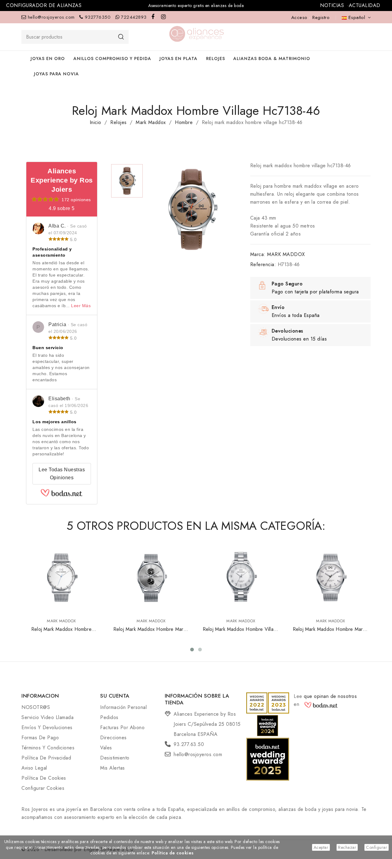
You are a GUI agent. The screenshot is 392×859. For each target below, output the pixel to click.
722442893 (134, 17)
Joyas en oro (48, 58)
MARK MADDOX (286, 254)
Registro (321, 17)
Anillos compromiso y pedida (112, 58)
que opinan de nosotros (330, 696)
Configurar (376, 847)
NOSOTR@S (35, 707)
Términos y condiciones (47, 747)
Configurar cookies (42, 788)
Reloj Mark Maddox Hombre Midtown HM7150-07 (61, 633)
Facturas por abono (122, 727)
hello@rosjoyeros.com (51, 17)
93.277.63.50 (189, 744)
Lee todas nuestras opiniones (62, 473)
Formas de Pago (40, 737)
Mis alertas (112, 767)
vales (106, 747)
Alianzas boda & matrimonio (271, 58)
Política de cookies (43, 778)
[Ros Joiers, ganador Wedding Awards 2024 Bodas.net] (267, 725)
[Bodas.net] (61, 495)
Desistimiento (115, 757)
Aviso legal (34, 767)
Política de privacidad (46, 757)
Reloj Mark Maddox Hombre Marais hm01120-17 (330, 633)
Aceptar (321, 847)
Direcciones (113, 737)
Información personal (123, 707)
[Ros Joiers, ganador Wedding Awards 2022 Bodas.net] (256, 702)
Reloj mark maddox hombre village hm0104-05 (241, 633)
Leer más (81, 305)
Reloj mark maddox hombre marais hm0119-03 (151, 633)
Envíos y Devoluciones (47, 727)
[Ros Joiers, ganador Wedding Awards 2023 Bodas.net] (278, 702)
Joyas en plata (179, 58)
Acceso (300, 17)
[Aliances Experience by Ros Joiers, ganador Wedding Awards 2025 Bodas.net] (267, 758)
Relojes (215, 58)
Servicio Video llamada (47, 717)
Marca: (258, 254)
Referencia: (263, 264)
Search (121, 36)
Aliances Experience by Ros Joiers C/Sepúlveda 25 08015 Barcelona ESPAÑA (207, 724)
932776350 (98, 17)
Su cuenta (115, 695)
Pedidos (109, 717)
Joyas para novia (56, 74)
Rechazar (347, 847)
